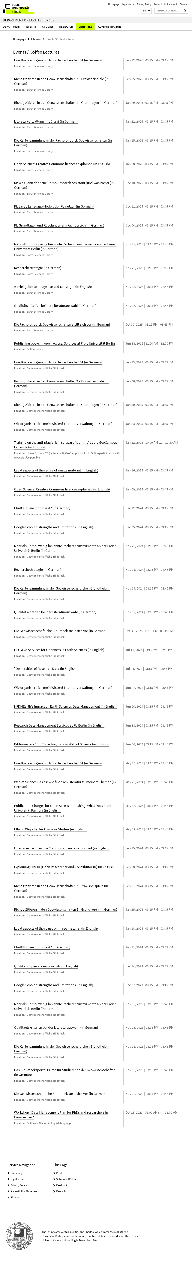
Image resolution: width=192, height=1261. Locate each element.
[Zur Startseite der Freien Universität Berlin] (25, 8)
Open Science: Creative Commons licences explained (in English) (62, 163)
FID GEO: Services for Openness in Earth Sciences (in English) (59, 649)
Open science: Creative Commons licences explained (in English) (62, 848)
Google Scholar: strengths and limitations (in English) (53, 527)
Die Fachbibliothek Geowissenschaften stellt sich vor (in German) (62, 324)
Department (12, 26)
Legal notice (128, 4)
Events (31, 26)
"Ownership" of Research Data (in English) (45, 668)
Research (66, 26)
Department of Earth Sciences (28, 20)
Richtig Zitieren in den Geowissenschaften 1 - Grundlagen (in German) (65, 909)
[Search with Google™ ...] (185, 10)
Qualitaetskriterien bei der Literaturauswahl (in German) (56, 1027)
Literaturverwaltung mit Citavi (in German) (46, 121)
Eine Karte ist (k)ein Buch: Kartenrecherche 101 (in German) (58, 60)
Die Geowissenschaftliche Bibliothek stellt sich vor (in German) (60, 630)
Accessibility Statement (165, 4)
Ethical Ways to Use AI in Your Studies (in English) (50, 829)
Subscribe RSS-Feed (67, 1179)
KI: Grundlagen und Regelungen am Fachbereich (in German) (59, 225)
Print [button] (59, 1173)
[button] (146, 11)
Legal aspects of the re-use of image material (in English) (56, 470)
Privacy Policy (144, 4)
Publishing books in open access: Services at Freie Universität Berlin (64, 343)
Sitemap (184, 4)
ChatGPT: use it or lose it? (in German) (42, 508)
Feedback (61, 1185)
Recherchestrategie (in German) (37, 267)
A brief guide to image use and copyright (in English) (53, 286)
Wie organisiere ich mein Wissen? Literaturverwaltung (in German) (63, 423)
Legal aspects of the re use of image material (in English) (56, 928)
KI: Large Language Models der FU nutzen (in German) (54, 206)
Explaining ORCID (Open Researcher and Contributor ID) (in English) (64, 867)
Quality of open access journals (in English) (46, 966)
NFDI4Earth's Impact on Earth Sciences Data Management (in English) (65, 706)
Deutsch (61, 1191)
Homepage (113, 4)
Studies (48, 26)
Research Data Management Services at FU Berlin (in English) (59, 725)
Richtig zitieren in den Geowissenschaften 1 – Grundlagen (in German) (65, 102)
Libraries (85, 26)
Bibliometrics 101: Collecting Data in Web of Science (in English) (61, 744)
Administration (109, 26)
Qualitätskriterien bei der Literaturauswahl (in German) (55, 305)
